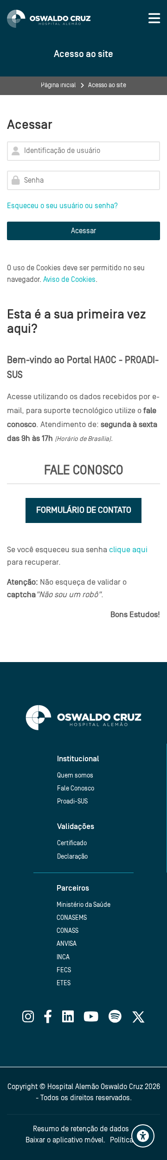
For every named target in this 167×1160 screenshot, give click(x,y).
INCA (63, 957)
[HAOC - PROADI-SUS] (48, 19)
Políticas (123, 1140)
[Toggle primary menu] (154, 18)
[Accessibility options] (142, 1135)
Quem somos (75, 775)
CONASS (67, 930)
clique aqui (128, 550)
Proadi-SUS (72, 801)
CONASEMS (72, 917)
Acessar (83, 231)
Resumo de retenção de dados (81, 1129)
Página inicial (58, 86)
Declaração (72, 856)
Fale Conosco (75, 788)
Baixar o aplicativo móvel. (65, 1140)
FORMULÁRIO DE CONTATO (83, 510)
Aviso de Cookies (69, 279)
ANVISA (67, 943)
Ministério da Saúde (83, 904)
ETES (64, 983)
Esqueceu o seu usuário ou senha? (62, 206)
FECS (64, 970)
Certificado (72, 843)
